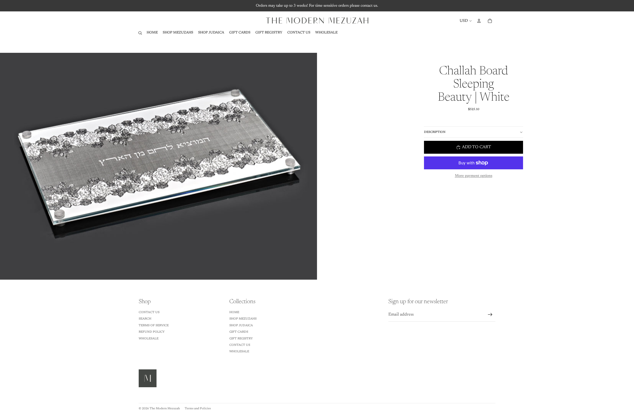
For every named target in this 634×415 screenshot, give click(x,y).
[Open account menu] (479, 20)
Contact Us (149, 312)
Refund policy (152, 331)
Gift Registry (241, 338)
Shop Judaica (241, 325)
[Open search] (140, 33)
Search (145, 318)
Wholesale (148, 338)
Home (234, 312)
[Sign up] (490, 314)
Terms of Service (154, 325)
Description (435, 132)
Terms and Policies (198, 408)
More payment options (473, 176)
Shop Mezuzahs (243, 318)
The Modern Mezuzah (165, 408)
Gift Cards (238, 331)
